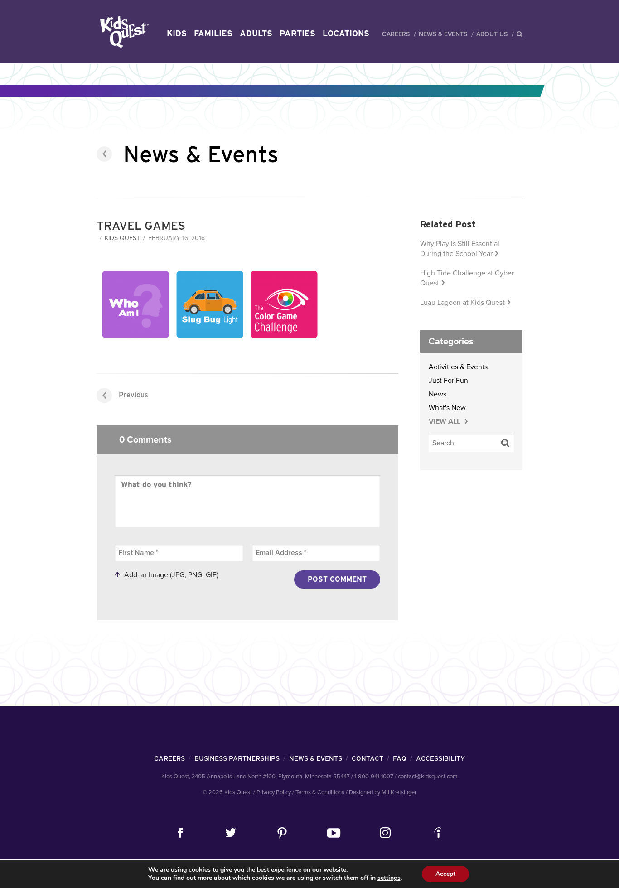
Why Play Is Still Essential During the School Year (459, 248)
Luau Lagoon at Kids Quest (462, 302)
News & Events (443, 34)
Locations (346, 33)
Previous (133, 395)
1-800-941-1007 (373, 776)
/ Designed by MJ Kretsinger (381, 792)
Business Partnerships (237, 758)
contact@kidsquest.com (428, 776)
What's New (447, 407)
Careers (396, 34)
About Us (492, 34)
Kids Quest (123, 32)
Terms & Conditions (319, 792)
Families (213, 33)
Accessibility (440, 758)
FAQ (399, 758)
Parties (297, 33)
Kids (177, 33)
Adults (256, 33)
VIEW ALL (445, 421)
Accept (445, 873)
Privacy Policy (273, 792)
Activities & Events (458, 367)
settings (389, 878)
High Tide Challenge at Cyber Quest (467, 278)
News (437, 394)
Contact (367, 758)
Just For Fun (448, 380)
